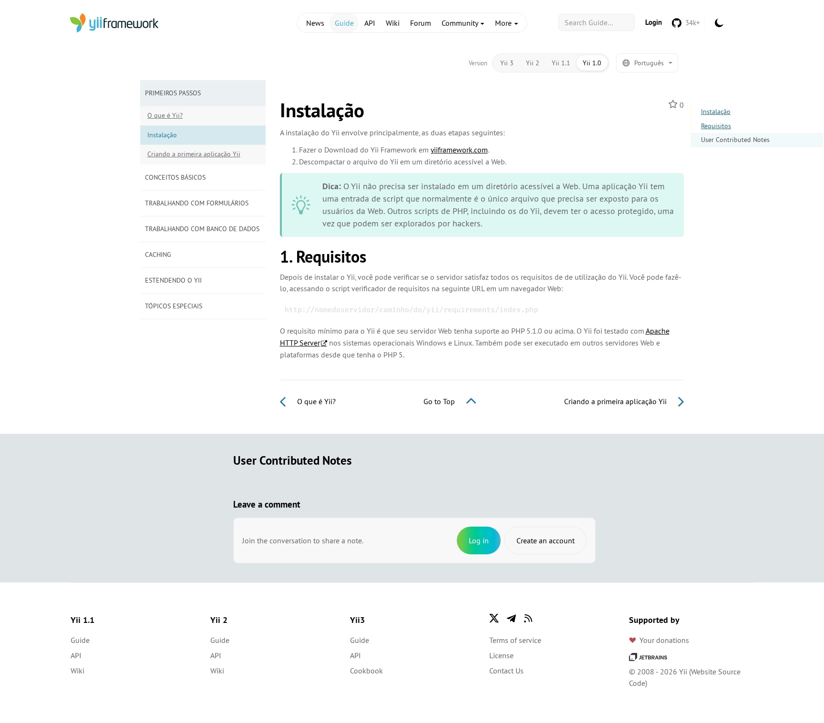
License (501, 655)
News (315, 23)
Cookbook (366, 670)
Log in (479, 540)
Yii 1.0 (592, 63)
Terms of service (515, 640)
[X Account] (494, 618)
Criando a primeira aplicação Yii (193, 154)
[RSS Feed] (528, 618)
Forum (420, 23)
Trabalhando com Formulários (196, 203)
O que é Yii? (165, 115)
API (369, 23)
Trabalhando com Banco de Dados (202, 228)
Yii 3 (507, 63)
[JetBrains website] (648, 656)
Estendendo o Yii (173, 280)
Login (653, 22)
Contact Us (506, 670)
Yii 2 (532, 63)
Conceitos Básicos (175, 177)
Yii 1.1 (561, 63)
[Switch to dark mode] (719, 22)
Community (461, 23)
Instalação (716, 111)
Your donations (664, 640)
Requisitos (716, 126)
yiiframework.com (459, 149)
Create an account (545, 540)
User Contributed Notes (735, 139)
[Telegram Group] (511, 618)
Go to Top (440, 401)
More (504, 23)
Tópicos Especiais (173, 306)
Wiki (393, 23)
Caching (158, 254)
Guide (344, 23)
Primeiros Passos (173, 93)
